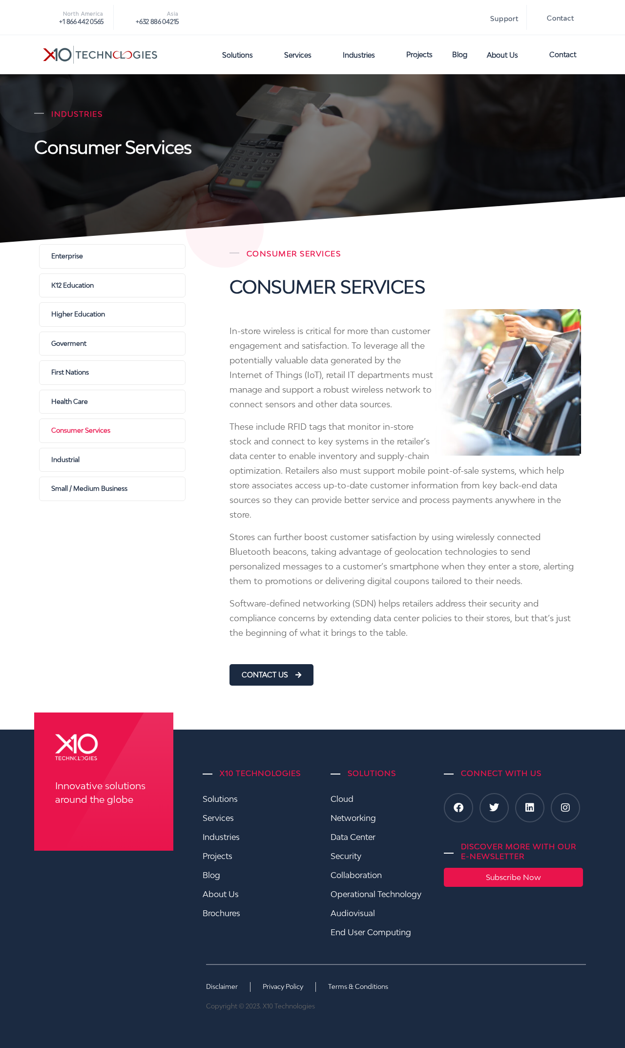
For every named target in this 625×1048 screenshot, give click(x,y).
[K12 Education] (112, 285)
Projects (419, 54)
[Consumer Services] (112, 430)
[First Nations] (112, 372)
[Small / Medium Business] (112, 489)
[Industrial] (112, 460)
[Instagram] (565, 807)
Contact (560, 18)
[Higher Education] (112, 314)
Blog (459, 54)
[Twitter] (494, 807)
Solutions (237, 55)
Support (504, 18)
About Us (502, 55)
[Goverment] (112, 344)
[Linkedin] (529, 807)
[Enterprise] (112, 256)
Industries (359, 55)
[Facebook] (458, 807)
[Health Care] (112, 402)
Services (298, 55)
